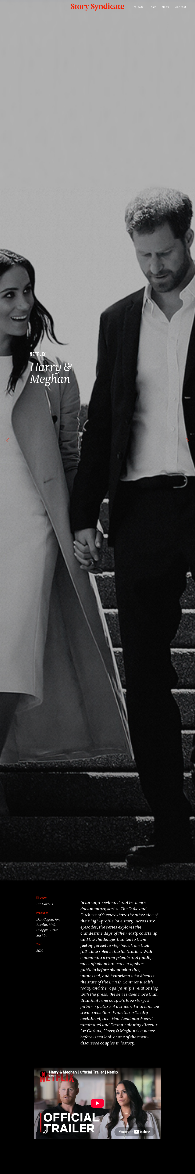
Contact (180, 7)
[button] (7, 440)
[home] (97, 6)
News (165, 7)
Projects (138, 7)
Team (152, 7)
